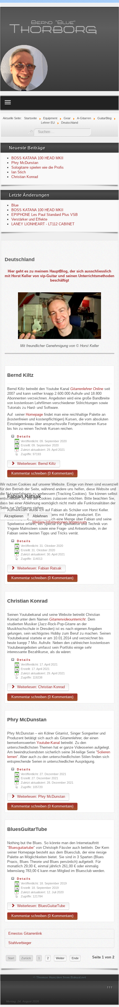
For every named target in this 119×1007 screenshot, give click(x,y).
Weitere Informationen (50, 522)
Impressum (78, 522)
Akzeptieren (13, 516)
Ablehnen (40, 516)
